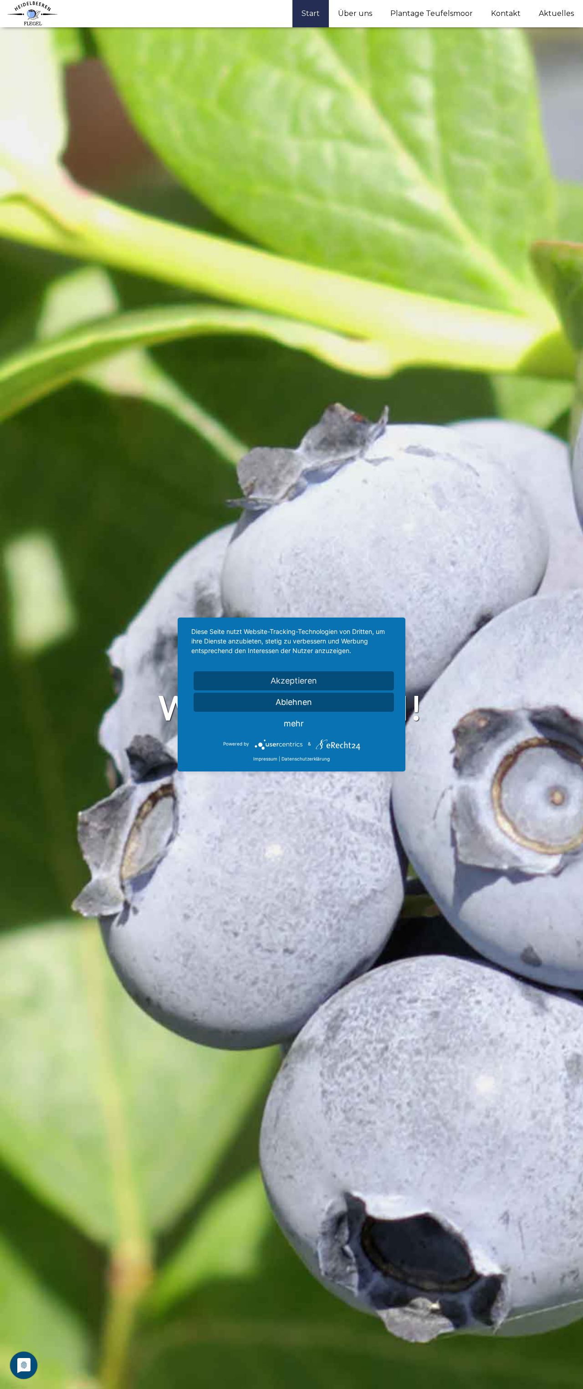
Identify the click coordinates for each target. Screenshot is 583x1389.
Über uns (355, 13)
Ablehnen (294, 702)
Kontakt (506, 13)
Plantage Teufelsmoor (431, 13)
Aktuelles (556, 13)
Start (311, 13)
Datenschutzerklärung (305, 758)
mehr (294, 723)
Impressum (265, 758)
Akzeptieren (294, 680)
